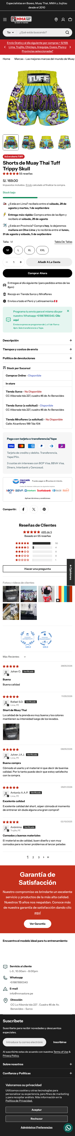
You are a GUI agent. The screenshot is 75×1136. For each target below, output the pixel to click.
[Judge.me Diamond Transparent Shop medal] (45, 638)
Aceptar (37, 1109)
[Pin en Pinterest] (44, 509)
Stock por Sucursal (18, 368)
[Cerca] (68, 311)
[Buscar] (67, 32)
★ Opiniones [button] (71, 572)
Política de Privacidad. (19, 1100)
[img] (11, 666)
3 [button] (39, 857)
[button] (5, 47)
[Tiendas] (56, 19)
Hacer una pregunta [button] (37, 569)
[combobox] (37, 32)
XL (29, 250)
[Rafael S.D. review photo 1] (11, 731)
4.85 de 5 (46, 532)
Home (6, 59)
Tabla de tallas (63, 241)
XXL (42, 250)
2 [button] (33, 857)
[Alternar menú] (5, 19)
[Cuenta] (63, 19)
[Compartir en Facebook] (23, 509)
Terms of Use (61, 1051)
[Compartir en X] (34, 509)
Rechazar (37, 1118)
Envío (29, 185)
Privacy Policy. (11, 1055)
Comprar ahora (37, 273)
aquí (37, 913)
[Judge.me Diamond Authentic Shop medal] (28, 638)
